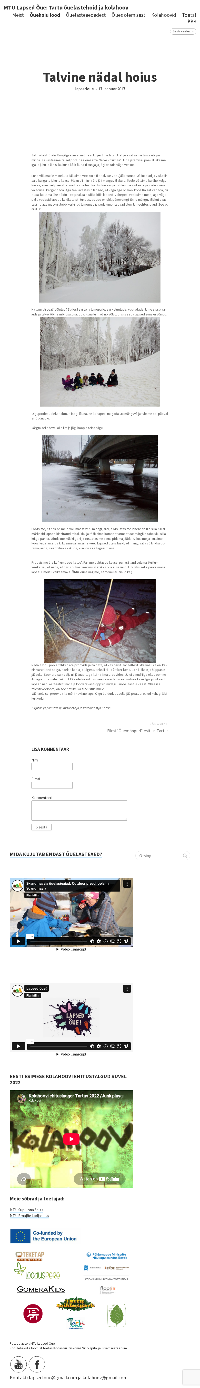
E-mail (35, 779)
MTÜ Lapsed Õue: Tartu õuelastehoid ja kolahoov (66, 7)
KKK (192, 21)
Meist (18, 15)
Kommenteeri (41, 798)
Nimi (34, 760)
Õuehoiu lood (45, 15)
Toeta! (189, 15)
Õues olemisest (128, 15)
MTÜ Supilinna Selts (26, 1209)
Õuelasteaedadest (86, 15)
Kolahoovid (163, 15)
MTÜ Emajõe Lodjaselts (29, 1215)
